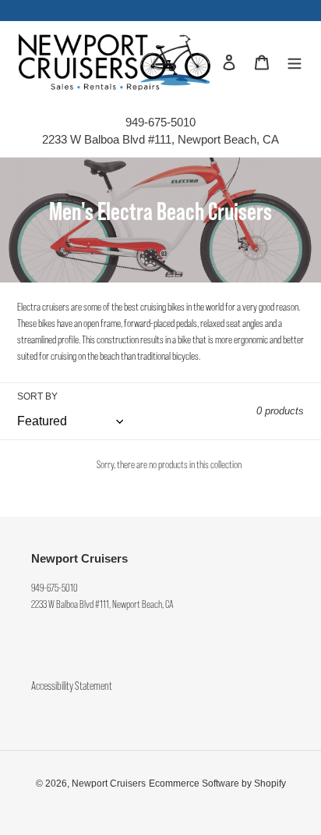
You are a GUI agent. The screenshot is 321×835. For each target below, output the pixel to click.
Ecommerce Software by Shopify (217, 783)
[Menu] (294, 62)
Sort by (37, 396)
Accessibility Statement (71, 686)
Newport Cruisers (109, 783)
